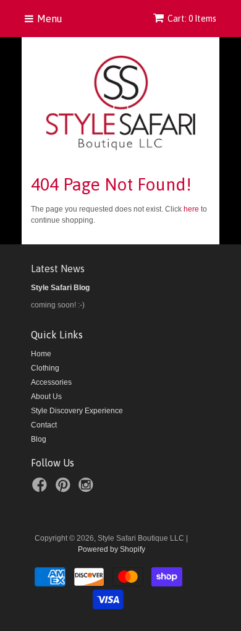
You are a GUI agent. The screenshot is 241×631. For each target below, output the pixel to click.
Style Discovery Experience (77, 410)
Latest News (58, 268)
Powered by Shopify (111, 549)
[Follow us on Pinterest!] (65, 489)
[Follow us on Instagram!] (87, 489)
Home (41, 354)
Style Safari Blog (60, 287)
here (191, 209)
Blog (38, 439)
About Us (46, 396)
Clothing (45, 368)
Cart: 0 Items (191, 19)
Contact (44, 425)
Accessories (51, 382)
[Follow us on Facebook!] (41, 489)
